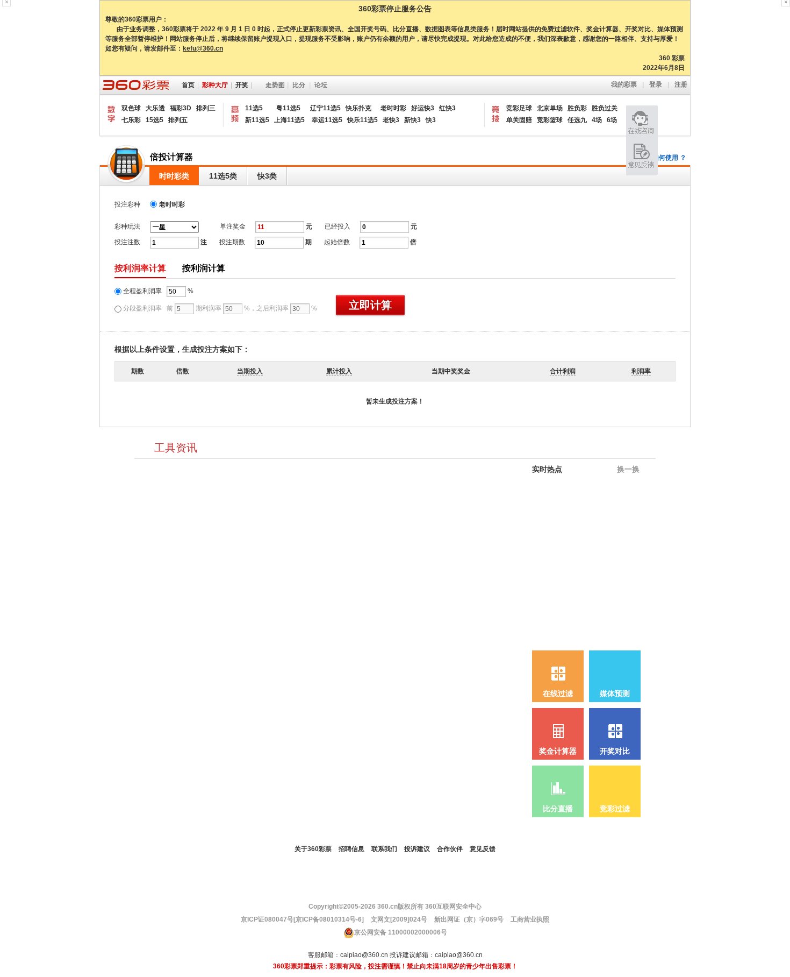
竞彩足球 (519, 108)
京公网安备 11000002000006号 (400, 932)
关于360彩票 (313, 849)
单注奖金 (233, 226)
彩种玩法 (127, 226)
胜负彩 (577, 108)
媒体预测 (615, 694)
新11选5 (257, 120)
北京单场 (550, 108)
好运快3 (422, 108)
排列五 (178, 120)
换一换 (627, 469)
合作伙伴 (450, 849)
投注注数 (127, 242)
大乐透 (155, 108)
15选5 (154, 120)
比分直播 (558, 809)
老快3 (391, 120)
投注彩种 (129, 204)
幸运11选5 (327, 120)
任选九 (577, 120)
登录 (655, 84)
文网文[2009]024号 (398, 919)
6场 (612, 120)
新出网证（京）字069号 (468, 919)
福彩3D (180, 108)
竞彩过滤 (615, 809)
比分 (298, 85)
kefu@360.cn (203, 48)
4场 (597, 120)
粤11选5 (290, 108)
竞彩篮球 (550, 120)
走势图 (275, 85)
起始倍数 (337, 242)
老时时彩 (393, 108)
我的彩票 (624, 84)
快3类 (267, 176)
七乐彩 (131, 120)
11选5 (254, 108)
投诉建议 (417, 849)
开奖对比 (615, 751)
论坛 (320, 85)
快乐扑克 (358, 108)
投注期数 (232, 242)
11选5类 (223, 176)
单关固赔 (519, 120)
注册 (680, 84)
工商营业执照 (530, 919)
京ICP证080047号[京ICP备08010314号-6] (302, 919)
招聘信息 (351, 849)
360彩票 (135, 85)
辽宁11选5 (325, 108)
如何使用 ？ (669, 157)
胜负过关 (604, 108)
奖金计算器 (558, 751)
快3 (431, 120)
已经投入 (337, 226)
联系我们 (384, 849)
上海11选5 (289, 120)
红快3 (447, 108)
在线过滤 (558, 694)
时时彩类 (174, 176)
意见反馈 (482, 849)
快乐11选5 (362, 120)
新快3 (412, 120)
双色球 (131, 108)
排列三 (206, 108)
